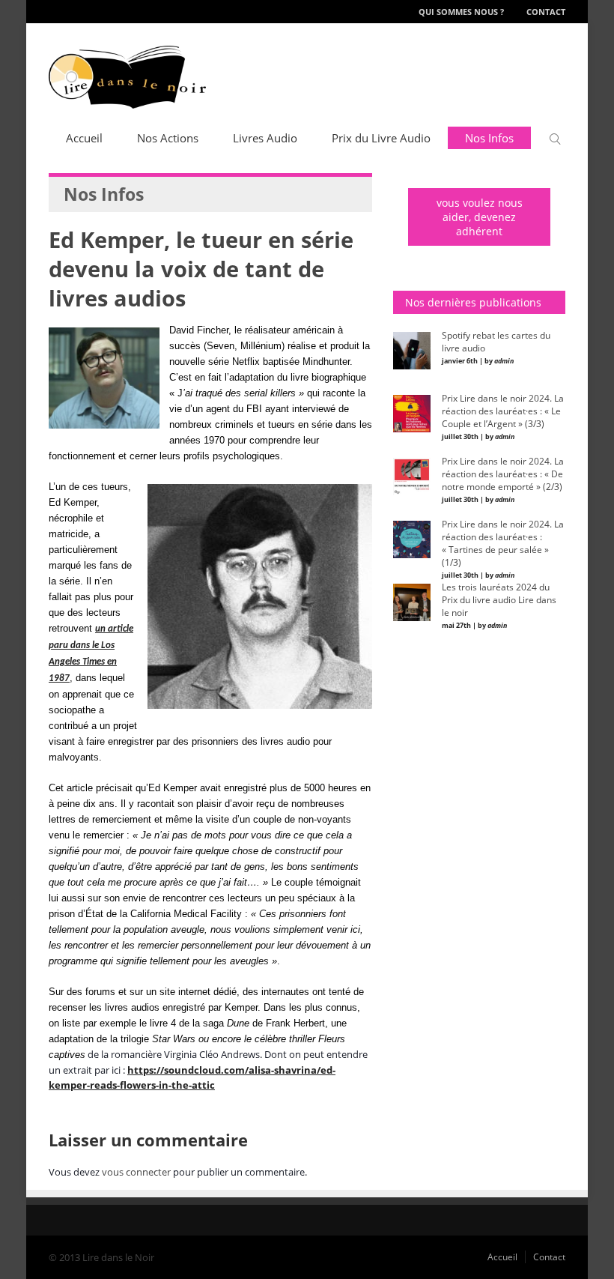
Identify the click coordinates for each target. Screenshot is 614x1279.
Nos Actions (167, 137)
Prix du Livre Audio (381, 137)
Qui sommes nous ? (461, 11)
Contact (545, 11)
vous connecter (136, 1172)
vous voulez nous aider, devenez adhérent (480, 217)
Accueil (84, 137)
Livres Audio (265, 137)
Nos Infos (489, 137)
